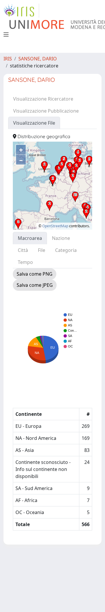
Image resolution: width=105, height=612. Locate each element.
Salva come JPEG (35, 285)
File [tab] (41, 250)
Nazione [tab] (61, 238)
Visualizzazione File (34, 123)
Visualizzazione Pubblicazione (46, 111)
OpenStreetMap (55, 225)
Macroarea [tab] (30, 238)
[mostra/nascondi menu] (6, 35)
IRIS (8, 58)
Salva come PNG (34, 274)
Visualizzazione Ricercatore (43, 99)
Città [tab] (23, 250)
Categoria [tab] (66, 250)
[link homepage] (21, 11)
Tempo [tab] (25, 262)
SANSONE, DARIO (37, 58)
